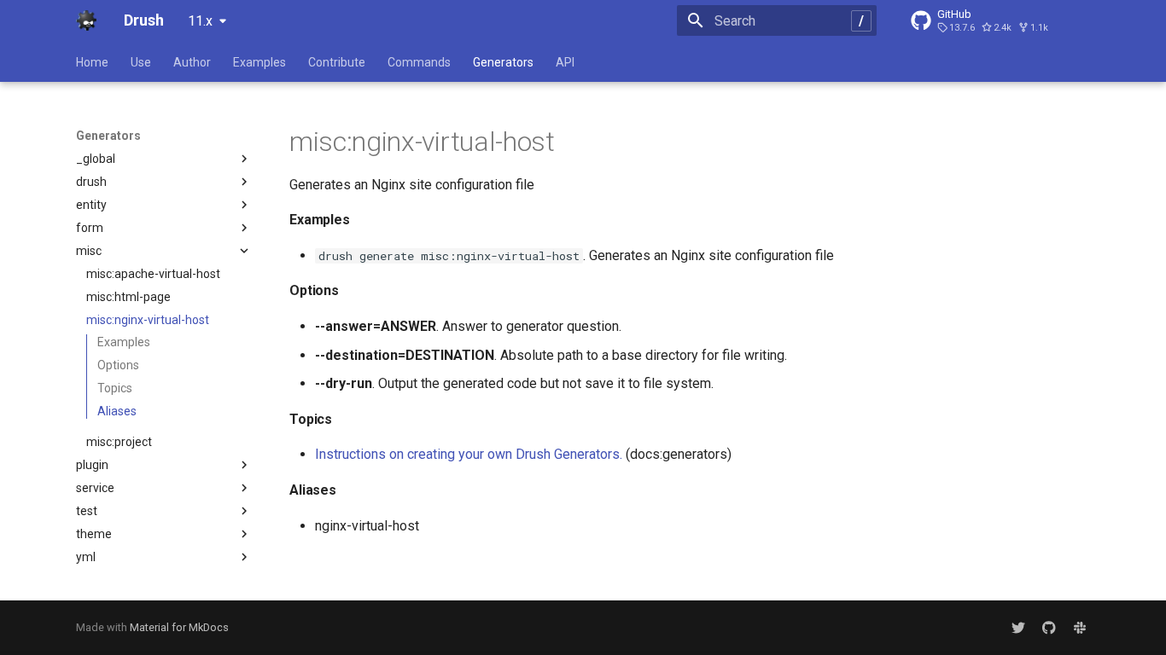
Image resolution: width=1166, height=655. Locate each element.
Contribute (336, 62)
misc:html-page (128, 297)
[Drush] (86, 20)
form (89, 228)
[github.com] (1049, 627)
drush (91, 181)
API (565, 62)
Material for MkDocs (179, 627)
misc (89, 251)
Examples (259, 62)
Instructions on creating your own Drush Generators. (468, 454)
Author (192, 62)
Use (141, 62)
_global (95, 158)
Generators (503, 62)
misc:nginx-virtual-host (147, 320)
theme (94, 534)
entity (91, 205)
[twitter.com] (1018, 627)
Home (92, 62)
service (95, 488)
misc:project (119, 442)
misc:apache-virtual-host (153, 274)
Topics (114, 388)
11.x (200, 21)
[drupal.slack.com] (1079, 627)
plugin (92, 465)
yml (86, 557)
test (86, 511)
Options (118, 365)
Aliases (117, 411)
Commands (419, 62)
